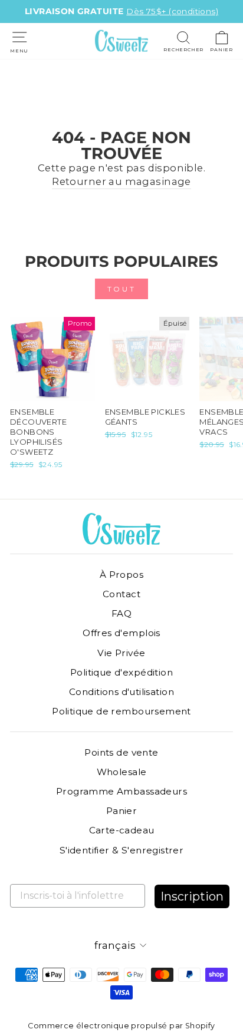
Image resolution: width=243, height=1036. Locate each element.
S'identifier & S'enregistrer (122, 850)
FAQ (121, 613)
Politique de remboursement (121, 711)
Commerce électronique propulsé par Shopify (121, 1025)
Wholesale (122, 771)
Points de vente (121, 752)
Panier (121, 810)
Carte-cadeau (122, 830)
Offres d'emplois (121, 632)
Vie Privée (121, 652)
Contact (121, 594)
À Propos (121, 574)
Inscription (192, 896)
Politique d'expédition (121, 672)
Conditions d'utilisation (121, 691)
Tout (121, 288)
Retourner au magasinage (121, 181)
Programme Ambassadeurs (121, 791)
